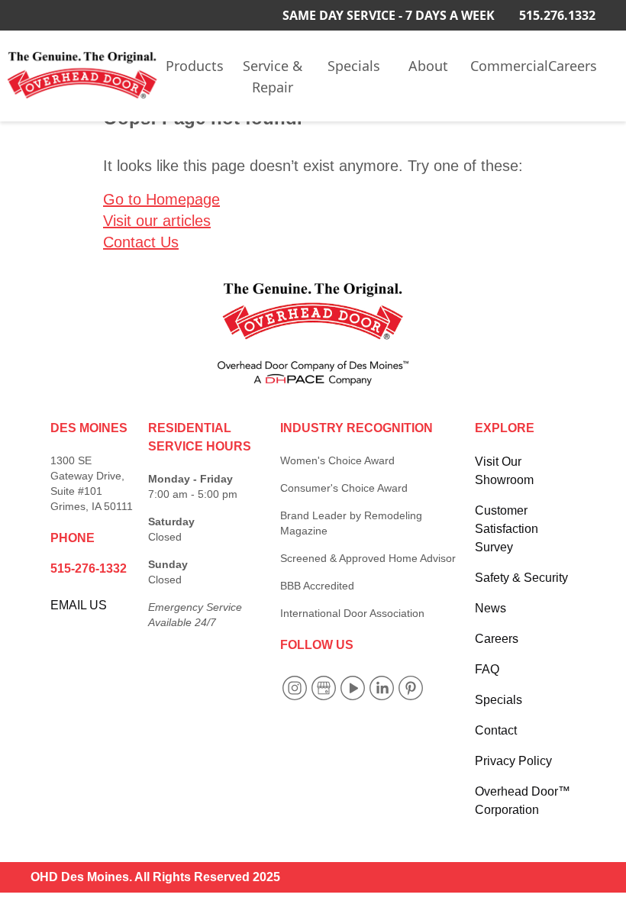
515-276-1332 (88, 568)
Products (195, 66)
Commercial (506, 66)
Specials (354, 66)
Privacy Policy (513, 760)
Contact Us (141, 242)
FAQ (487, 669)
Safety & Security (521, 577)
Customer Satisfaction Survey (506, 529)
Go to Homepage (161, 199)
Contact (496, 730)
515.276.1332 (557, 15)
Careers (572, 66)
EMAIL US (78, 605)
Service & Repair (272, 76)
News (490, 608)
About (428, 66)
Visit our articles (157, 220)
